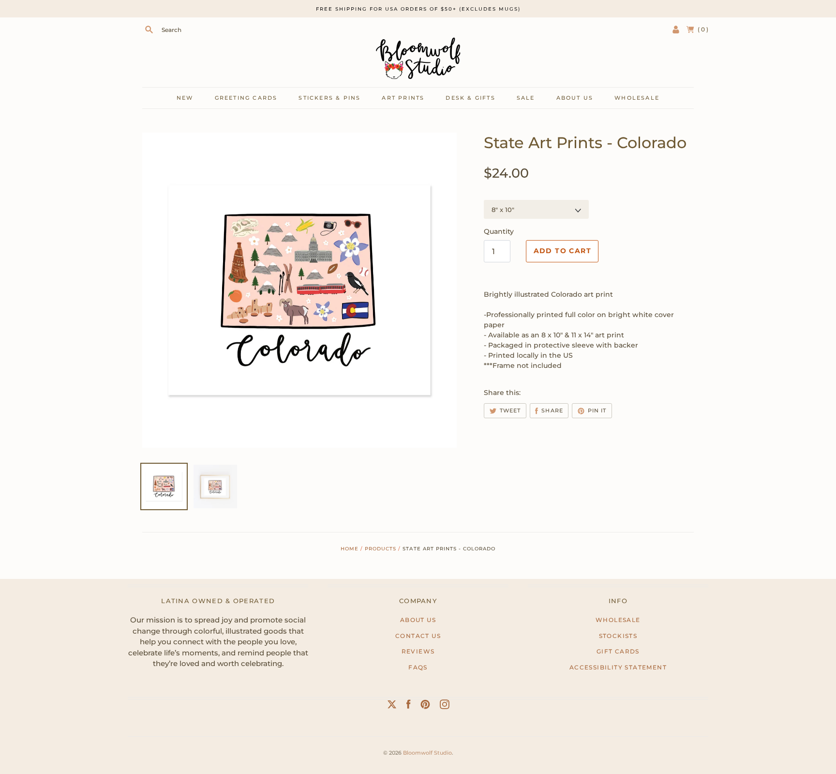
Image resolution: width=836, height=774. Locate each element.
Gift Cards (618, 651)
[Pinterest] (425, 706)
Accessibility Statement (618, 667)
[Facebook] (408, 706)
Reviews (418, 651)
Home (349, 549)
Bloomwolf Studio (427, 752)
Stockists (618, 635)
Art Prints (403, 97)
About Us (418, 619)
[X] (392, 706)
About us (575, 97)
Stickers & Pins (329, 97)
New (185, 97)
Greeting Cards (246, 97)
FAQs (418, 667)
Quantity (499, 231)
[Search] (149, 29)
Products (380, 549)
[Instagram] (444, 706)
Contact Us (418, 635)
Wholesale (636, 97)
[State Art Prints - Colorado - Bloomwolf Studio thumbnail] (215, 486)
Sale (526, 97)
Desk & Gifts (470, 97)
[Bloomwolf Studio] (418, 58)
